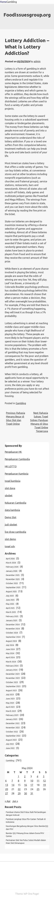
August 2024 (11, 641)
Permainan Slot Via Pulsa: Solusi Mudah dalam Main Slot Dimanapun (26, 841)
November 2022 (13, 727)
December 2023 (13, 674)
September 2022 (13, 736)
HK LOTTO (10, 466)
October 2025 (12, 583)
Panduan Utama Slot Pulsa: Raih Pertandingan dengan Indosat (26, 813)
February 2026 (12, 567)
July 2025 (10, 596)
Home (3, 1)
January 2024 (11, 670)
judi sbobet (11, 524)
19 (44, 785)
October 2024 (12, 633)
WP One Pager (31, 893)
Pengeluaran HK (13, 452)
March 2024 (11, 662)
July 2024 (10, 645)
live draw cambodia (15, 532)
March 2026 (11, 563)
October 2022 (12, 732)
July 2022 (10, 744)
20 (6, 789)
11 (38, 780)
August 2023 (11, 690)
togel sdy (10, 546)
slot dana (10, 488)
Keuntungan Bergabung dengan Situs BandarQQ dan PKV (27, 827)
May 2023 (10, 703)
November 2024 (13, 629)
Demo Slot (10, 517)
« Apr (7, 801)
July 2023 (10, 694)
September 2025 (13, 587)
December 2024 (13, 624)
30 (25, 793)
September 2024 (13, 637)
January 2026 (11, 571)
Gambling (11, 1)
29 (19, 793)
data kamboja (12, 510)
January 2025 (11, 620)
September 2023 (13, 686)
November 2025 (13, 579)
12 (44, 780)
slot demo (10, 539)
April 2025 (10, 608)
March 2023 (11, 711)
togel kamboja (12, 481)
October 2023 (12, 682)
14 (13, 785)
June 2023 (10, 699)
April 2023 (10, 707)
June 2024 (10, 649)
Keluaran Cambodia (15, 502)
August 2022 (11, 740)
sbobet (8, 495)
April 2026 (10, 558)
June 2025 (10, 600)
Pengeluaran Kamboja (16, 473)
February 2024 (12, 666)
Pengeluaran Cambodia (17, 459)
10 (31, 780)
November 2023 (13, 678)
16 (25, 785)
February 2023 (12, 715)
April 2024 (10, 657)
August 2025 (11, 591)
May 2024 (10, 653)
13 (6, 785)
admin (37, 61)
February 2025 (12, 616)
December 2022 (13, 723)
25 (38, 789)
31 (31, 793)
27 (6, 793)
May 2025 (10, 604)
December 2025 (13, 575)
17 (31, 785)
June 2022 (10, 748)
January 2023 (11, 719)
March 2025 (11, 612)
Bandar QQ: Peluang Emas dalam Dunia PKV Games (25, 834)
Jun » (15, 801)
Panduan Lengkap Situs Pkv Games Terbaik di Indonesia (26, 820)
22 (19, 789)
